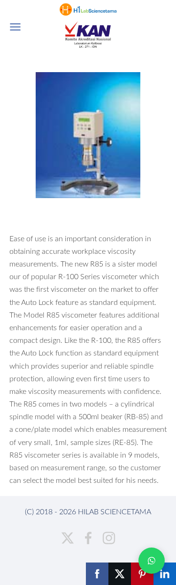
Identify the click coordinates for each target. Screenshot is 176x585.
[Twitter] (67, 538)
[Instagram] (108, 538)
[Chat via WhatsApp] (151, 561)
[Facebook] (88, 538)
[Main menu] (15, 27)
